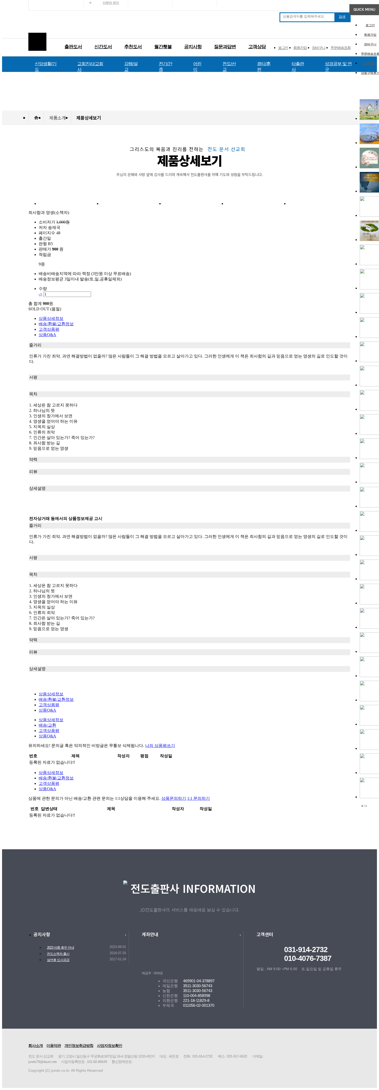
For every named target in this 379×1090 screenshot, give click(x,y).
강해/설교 (131, 66)
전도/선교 (229, 66)
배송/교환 (47, 725)
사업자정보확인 (109, 1045)
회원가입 (370, 35)
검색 (342, 17)
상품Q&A (47, 334)
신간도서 (103, 46)
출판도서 (73, 46)
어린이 (197, 66)
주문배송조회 (341, 48)
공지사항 (193, 46)
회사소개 (35, 1045)
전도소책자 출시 (58, 954)
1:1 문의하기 (198, 798)
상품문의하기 (173, 798)
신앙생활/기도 (45, 66)
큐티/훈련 (263, 66)
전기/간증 (165, 66)
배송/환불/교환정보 (56, 324)
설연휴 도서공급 (58, 960)
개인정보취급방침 (78, 1045)
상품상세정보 (51, 318)
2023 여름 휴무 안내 (60, 948)
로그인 (370, 25)
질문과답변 (225, 46)
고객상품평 (49, 329)
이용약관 (53, 1045)
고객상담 (257, 46)
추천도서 (133, 46)
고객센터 (370, 63)
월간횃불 (163, 46)
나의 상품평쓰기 (160, 745)
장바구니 (370, 44)
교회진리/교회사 (90, 66)
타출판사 (298, 66)
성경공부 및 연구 (338, 66)
